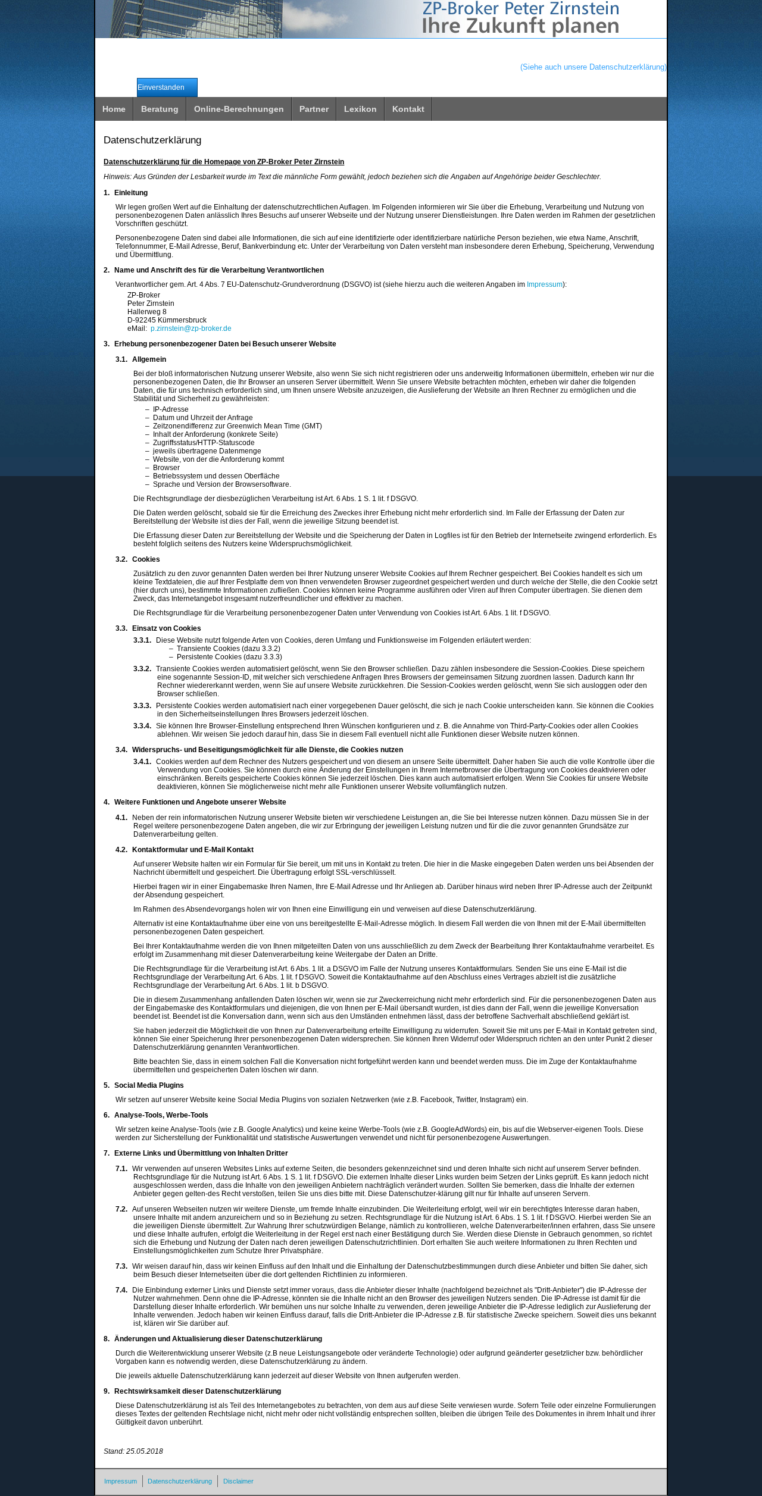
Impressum (545, 284)
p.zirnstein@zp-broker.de (191, 328)
